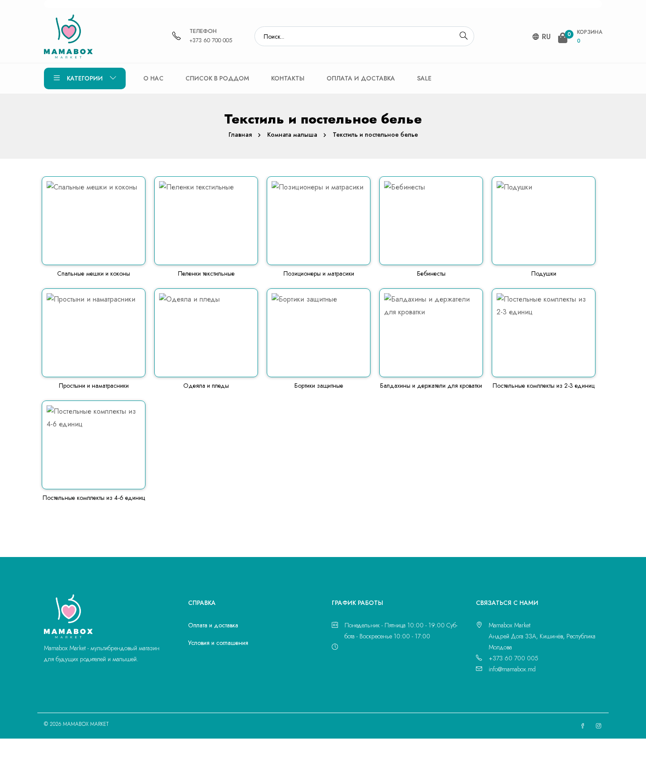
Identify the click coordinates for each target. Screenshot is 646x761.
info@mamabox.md (512, 669)
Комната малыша (292, 134)
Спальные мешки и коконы (93, 273)
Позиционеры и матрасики (318, 273)
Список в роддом (217, 78)
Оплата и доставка (361, 78)
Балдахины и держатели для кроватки (431, 385)
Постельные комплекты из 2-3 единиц (544, 385)
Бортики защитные (318, 385)
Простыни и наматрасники (94, 385)
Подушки (543, 273)
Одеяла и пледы (206, 385)
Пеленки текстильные (206, 273)
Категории (85, 78)
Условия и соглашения (218, 642)
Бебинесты (431, 273)
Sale (424, 78)
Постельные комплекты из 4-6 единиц (94, 497)
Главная (240, 134)
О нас (153, 78)
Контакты (288, 78)
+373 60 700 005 (210, 40)
